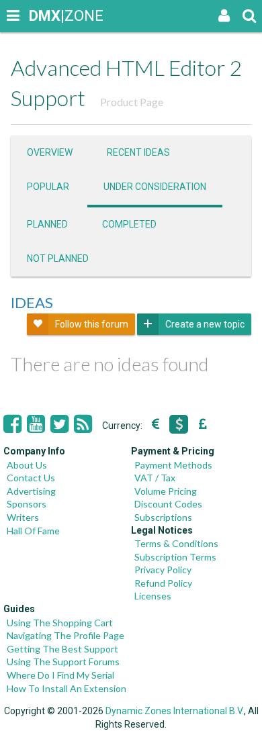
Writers (23, 517)
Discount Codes (168, 503)
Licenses (152, 595)
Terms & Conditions (176, 543)
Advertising (31, 491)
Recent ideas (138, 152)
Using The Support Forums (63, 661)
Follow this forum (91, 324)
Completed (129, 224)
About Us (27, 465)
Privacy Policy (162, 569)
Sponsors (26, 503)
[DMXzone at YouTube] (36, 424)
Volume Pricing (165, 491)
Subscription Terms (175, 557)
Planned (47, 224)
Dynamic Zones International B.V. (174, 710)
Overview (50, 152)
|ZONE (41, 15)
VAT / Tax (154, 477)
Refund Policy (163, 583)
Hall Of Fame (33, 530)
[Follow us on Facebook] (12, 424)
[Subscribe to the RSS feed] (83, 424)
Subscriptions (163, 517)
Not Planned (58, 258)
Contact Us (31, 477)
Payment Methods (173, 465)
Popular (48, 186)
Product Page (131, 101)
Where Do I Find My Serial (60, 675)
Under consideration (154, 186)
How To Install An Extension (66, 688)
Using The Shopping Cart (60, 622)
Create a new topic (205, 324)
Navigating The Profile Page (65, 635)
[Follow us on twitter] (59, 424)
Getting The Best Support (62, 648)
